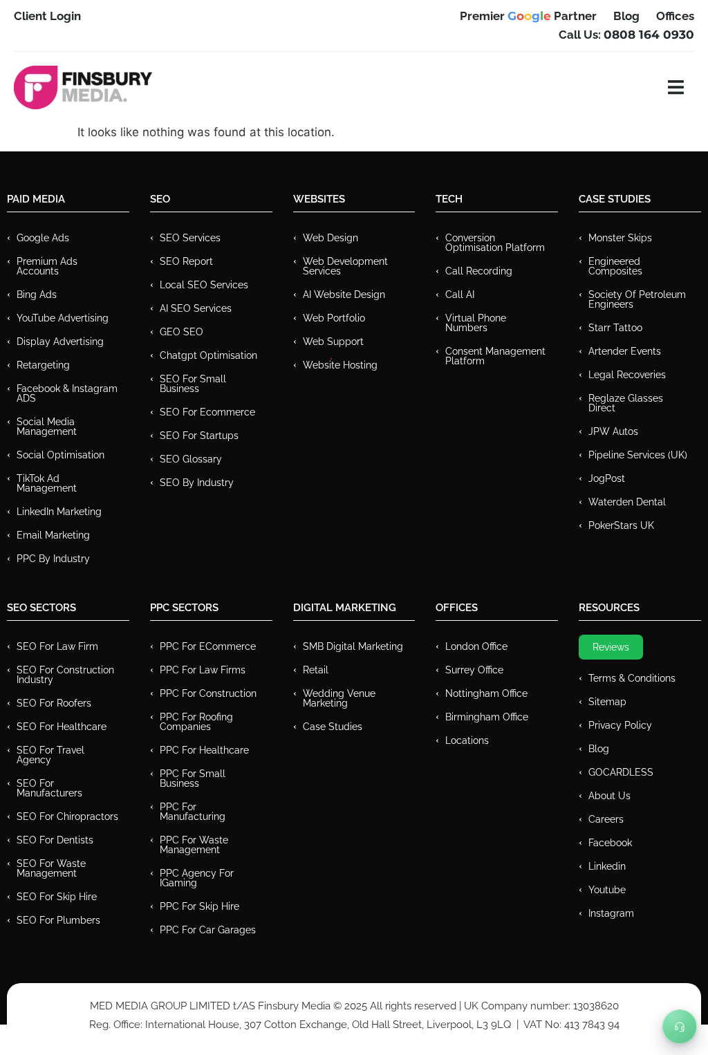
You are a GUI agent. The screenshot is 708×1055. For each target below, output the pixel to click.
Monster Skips (620, 237)
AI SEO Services (196, 308)
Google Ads (43, 237)
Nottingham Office (486, 693)
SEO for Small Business (193, 383)
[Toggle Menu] (679, 1026)
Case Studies (332, 726)
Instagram (611, 913)
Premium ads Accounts (47, 266)
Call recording (478, 271)
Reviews (611, 647)
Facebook (610, 842)
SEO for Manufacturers (49, 788)
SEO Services (190, 237)
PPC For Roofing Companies (196, 721)
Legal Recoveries (627, 374)
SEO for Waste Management (51, 868)
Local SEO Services (204, 284)
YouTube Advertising (63, 318)
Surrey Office (474, 669)
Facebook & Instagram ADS (67, 393)
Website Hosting (340, 365)
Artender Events (624, 351)
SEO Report (186, 261)
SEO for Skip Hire (57, 896)
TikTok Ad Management (47, 483)
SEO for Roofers (54, 703)
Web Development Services (345, 266)
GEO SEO (181, 331)
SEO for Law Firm (57, 646)
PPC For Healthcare (204, 750)
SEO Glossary (191, 459)
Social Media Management (47, 426)
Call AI (459, 294)
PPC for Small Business (192, 778)
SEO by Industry (197, 482)
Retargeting (43, 365)
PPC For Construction (208, 693)
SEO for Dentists (55, 840)
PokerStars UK (621, 525)
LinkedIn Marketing (59, 511)
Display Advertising (60, 341)
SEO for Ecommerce (207, 412)
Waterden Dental (627, 501)
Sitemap (607, 701)
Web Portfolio (334, 318)
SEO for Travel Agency (50, 755)
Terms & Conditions (632, 678)
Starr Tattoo (615, 327)
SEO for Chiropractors (67, 816)
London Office (476, 646)
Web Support (333, 341)
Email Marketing (53, 535)
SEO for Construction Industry (65, 674)
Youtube (607, 889)
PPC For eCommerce (208, 646)
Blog (598, 748)
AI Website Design (344, 294)
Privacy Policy (620, 725)
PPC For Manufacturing (192, 811)
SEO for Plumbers (58, 920)
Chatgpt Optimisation (208, 355)
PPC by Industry (53, 558)
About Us (609, 795)
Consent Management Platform (495, 356)
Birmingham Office (486, 716)
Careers (606, 819)
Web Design (330, 237)
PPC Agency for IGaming (197, 878)
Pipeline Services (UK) (637, 454)
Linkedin (607, 866)
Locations (467, 740)
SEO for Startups (199, 435)
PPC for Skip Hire (199, 906)
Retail (315, 669)
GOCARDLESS (620, 772)
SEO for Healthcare (61, 726)
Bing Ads (37, 294)
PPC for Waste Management (194, 844)
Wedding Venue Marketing (339, 698)
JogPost (606, 478)
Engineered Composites (615, 266)
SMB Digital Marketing (353, 646)
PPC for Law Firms (202, 669)
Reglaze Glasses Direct (625, 403)
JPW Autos (613, 431)
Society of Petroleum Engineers (637, 299)
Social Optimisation (60, 454)
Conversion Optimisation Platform (495, 242)
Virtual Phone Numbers (475, 322)
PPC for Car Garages (208, 929)
